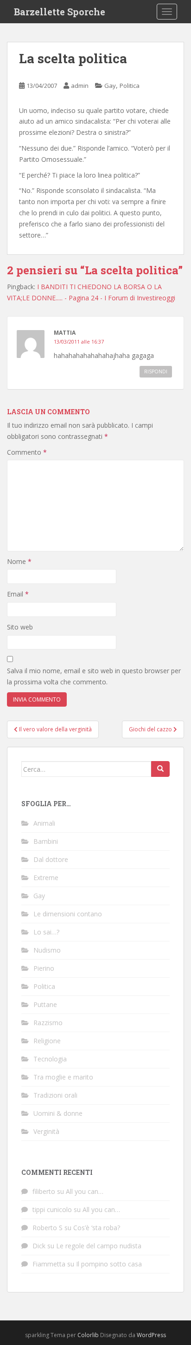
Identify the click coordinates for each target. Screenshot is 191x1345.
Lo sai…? (46, 932)
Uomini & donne (58, 1113)
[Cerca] (160, 769)
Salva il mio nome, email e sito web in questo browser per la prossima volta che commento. (94, 676)
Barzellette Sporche (59, 12)
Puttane (45, 1004)
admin (80, 85)
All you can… (84, 1191)
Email (18, 594)
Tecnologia (50, 1058)
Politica (130, 85)
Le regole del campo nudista (98, 1245)
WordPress (151, 1335)
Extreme (45, 877)
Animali (44, 823)
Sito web (20, 627)
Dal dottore (50, 859)
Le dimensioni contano (67, 913)
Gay (110, 85)
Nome (19, 561)
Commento (27, 452)
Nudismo (47, 950)
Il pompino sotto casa (109, 1263)
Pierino (43, 968)
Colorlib (88, 1335)
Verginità (46, 1131)
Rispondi (155, 371)
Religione (47, 1040)
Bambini (45, 841)
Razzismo (48, 1022)
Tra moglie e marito (63, 1077)
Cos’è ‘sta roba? (96, 1227)
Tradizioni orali (55, 1095)
